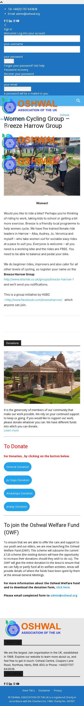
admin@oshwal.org (63, 595)
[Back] (5, 25)
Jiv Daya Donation (17, 480)
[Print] (53, 324)
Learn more (11, 430)
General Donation (17, 467)
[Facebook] (5, 21)
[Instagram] (7, 21)
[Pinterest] (26, 324)
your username (13, 44)
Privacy (58, 690)
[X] (17, 324)
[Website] (14, 21)
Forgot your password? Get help (24, 65)
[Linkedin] (11, 21)
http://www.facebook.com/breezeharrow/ (33, 300)
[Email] (44, 324)
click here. (63, 587)
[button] (6, 126)
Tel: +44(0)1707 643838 (22, 9)
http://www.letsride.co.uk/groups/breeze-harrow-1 (39, 279)
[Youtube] (17, 21)
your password (13, 56)
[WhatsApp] (35, 324)
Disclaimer (44, 690)
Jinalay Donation (16, 506)
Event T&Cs (28, 690)
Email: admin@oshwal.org (24, 13)
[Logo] (29, 151)
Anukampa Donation (19, 493)
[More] (62, 324)
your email (10, 84)
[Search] (78, 100)
